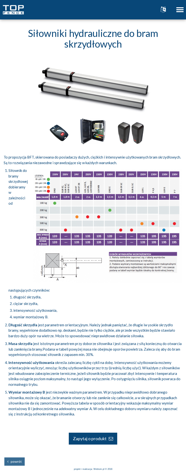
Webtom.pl (98, 469)
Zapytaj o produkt (91, 438)
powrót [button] (15, 461)
